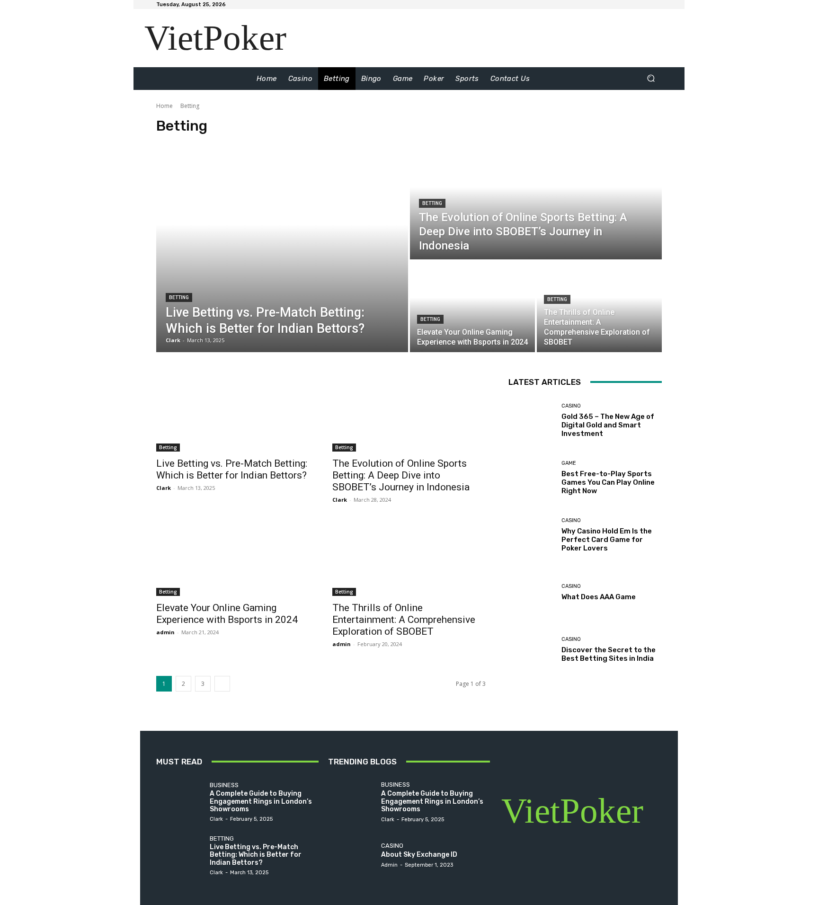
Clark (163, 487)
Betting (179, 297)
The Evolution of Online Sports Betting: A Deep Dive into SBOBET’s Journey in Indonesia (401, 475)
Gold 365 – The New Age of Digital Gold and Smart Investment (607, 425)
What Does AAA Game (598, 597)
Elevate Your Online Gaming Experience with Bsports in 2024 (227, 613)
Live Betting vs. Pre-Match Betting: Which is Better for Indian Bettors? (231, 469)
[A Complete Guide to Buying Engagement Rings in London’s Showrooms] (180, 801)
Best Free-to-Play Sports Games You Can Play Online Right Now (608, 482)
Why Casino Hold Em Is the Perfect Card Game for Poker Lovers (606, 539)
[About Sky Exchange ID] (352, 854)
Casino (571, 405)
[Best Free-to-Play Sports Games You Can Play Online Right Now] (531, 478)
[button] (651, 78)
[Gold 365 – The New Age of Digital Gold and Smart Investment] (531, 421)
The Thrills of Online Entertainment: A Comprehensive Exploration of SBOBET (403, 619)
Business (224, 785)
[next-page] (222, 684)
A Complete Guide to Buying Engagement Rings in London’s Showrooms (261, 802)
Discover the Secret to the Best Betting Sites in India (608, 654)
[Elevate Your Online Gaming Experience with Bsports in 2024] (472, 306)
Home (164, 106)
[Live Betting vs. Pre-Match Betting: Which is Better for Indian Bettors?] (282, 245)
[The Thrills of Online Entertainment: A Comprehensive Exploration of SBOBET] (599, 306)
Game (568, 463)
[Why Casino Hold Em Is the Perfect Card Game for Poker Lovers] (531, 535)
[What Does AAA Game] (531, 592)
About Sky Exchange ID (419, 855)
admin (165, 632)
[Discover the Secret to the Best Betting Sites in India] (531, 650)
